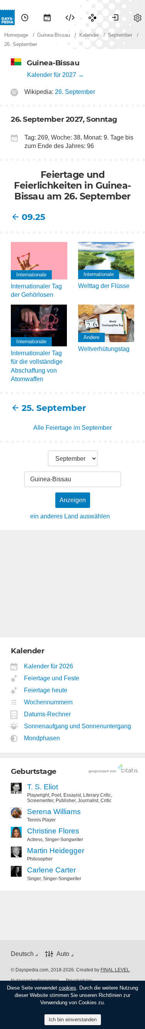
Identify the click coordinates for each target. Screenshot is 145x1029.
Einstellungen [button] (137, 17)
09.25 (33, 217)
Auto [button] (62, 954)
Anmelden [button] (115, 17)
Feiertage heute (45, 690)
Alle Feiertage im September (72, 427)
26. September (75, 92)
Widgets (70, 17)
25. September (47, 408)
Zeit (24, 17)
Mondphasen (42, 738)
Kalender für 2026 (48, 666)
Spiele (92, 17)
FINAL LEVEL (115, 970)
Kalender (47, 17)
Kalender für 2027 (51, 75)
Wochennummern (48, 702)
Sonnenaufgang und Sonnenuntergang (77, 726)
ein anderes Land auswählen (70, 516)
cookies (67, 988)
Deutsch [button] (22, 954)
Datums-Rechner (47, 714)
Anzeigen (73, 500)
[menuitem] (24, 17)
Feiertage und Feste (51, 678)
